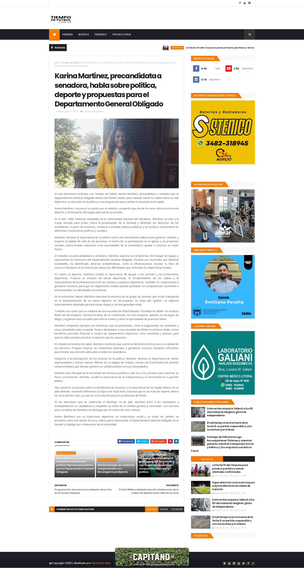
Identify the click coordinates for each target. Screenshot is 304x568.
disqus (164, 509)
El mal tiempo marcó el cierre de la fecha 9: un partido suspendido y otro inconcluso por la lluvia (229, 426)
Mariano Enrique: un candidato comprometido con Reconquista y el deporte (116, 468)
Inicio (57, 62)
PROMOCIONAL (121, 34)
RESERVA (83, 34)
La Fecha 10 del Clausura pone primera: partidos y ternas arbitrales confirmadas (220, 47)
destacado (161, 47)
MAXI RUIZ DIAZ (101, 563)
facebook (176, 509)
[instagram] (249, 3)
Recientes (207, 459)
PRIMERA (67, 34)
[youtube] (245, 3)
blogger (152, 509)
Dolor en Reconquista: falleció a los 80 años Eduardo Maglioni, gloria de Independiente (230, 412)
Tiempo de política (71, 62)
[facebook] (240, 3)
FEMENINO (100, 34)
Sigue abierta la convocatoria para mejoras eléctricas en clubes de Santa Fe (233, 486)
